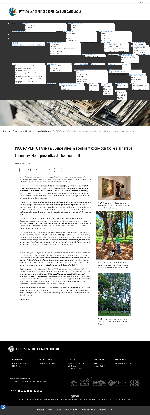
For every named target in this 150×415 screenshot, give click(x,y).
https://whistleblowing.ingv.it (123, 364)
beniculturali (36, 170)
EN (140, 3)
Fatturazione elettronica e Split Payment (94, 410)
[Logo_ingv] (45, 12)
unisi (17, 170)
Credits (58, 410)
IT (142, 3)
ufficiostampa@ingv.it (75, 368)
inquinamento (26, 170)
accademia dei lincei (48, 170)
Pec (112, 410)
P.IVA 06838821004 (70, 410)
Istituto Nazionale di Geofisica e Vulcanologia (61, 399)
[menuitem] (15, 26)
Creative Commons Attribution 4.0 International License (113, 399)
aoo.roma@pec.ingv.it (78, 364)
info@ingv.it (72, 366)
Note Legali (40, 410)
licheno (59, 170)
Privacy (50, 410)
